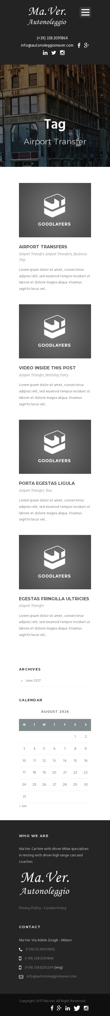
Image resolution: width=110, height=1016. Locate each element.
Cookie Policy (55, 908)
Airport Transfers (43, 246)
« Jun (23, 806)
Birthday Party (57, 375)
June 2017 (33, 681)
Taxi (48, 490)
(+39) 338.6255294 (39, 968)
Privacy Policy (30, 908)
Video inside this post (47, 367)
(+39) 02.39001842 (40, 949)
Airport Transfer (31, 254)
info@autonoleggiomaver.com (52, 976)
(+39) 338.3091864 (39, 958)
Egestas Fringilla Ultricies (54, 598)
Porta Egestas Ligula (47, 483)
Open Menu (85, 12)
